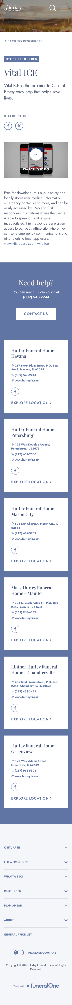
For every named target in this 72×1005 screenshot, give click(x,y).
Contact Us (36, 313)
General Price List (18, 934)
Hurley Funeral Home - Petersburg (34, 432)
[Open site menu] (64, 8)
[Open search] (53, 8)
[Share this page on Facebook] (8, 126)
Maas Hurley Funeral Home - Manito (32, 590)
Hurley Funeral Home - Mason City (34, 511)
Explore (30, 402)
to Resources (25, 41)
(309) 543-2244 (36, 297)
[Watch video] (36, 154)
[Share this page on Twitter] (19, 126)
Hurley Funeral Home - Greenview (34, 748)
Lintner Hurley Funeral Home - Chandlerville (34, 670)
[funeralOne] (45, 985)
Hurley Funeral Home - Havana (34, 353)
